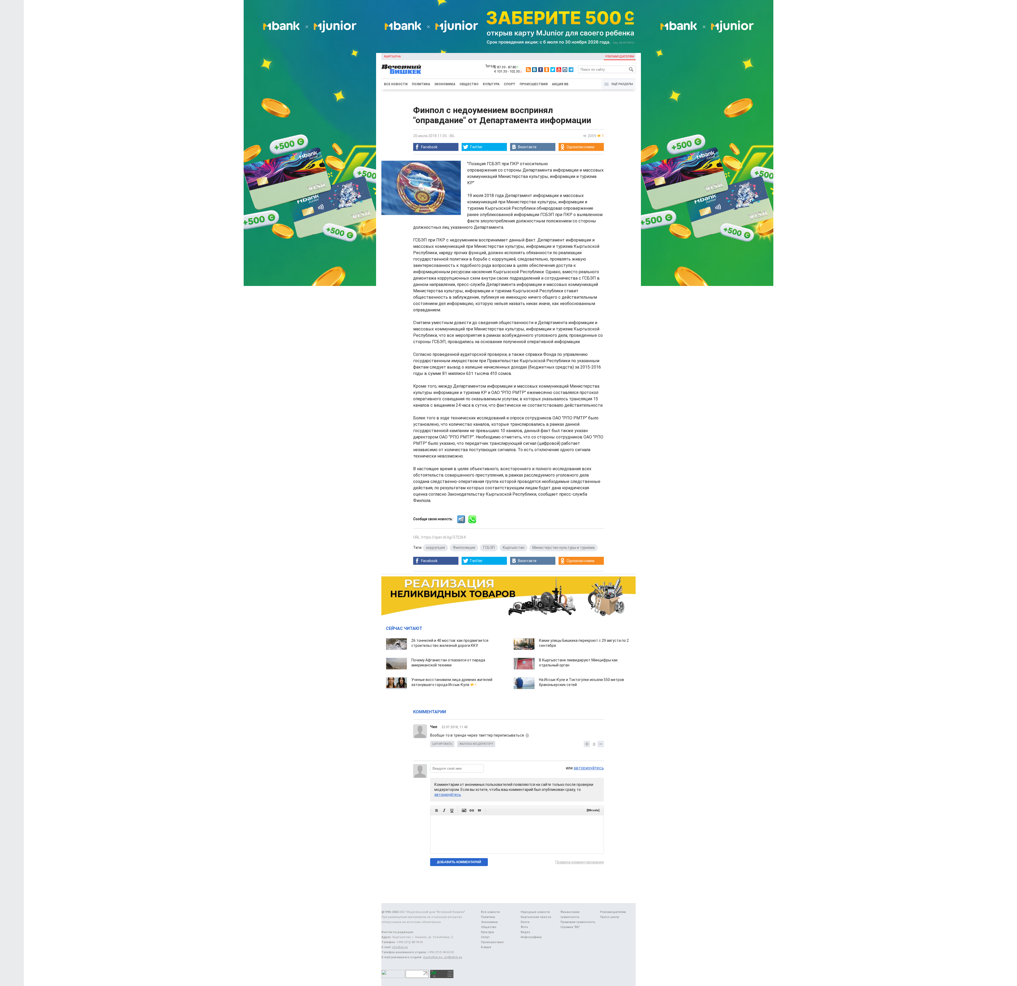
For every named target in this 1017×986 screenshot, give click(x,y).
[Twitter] (552, 69)
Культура (491, 84)
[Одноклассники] (546, 69)
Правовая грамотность (577, 922)
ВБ (452, 136)
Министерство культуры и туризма (563, 547)
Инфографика (531, 937)
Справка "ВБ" (570, 927)
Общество (469, 84)
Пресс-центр (609, 917)
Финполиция (464, 547)
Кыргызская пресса (536, 917)
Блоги (525, 922)
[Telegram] (571, 69)
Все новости (396, 84)
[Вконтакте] (534, 69)
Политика (421, 84)
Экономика (444, 84)
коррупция (435, 547)
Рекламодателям (619, 56)
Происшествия (534, 84)
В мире (486, 947)
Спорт (509, 84)
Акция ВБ (560, 84)
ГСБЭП (489, 547)
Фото (524, 927)
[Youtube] (558, 69)
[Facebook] (540, 69)
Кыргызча (392, 56)
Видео (525, 932)
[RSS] (528, 69)
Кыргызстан (513, 547)
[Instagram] (565, 69)
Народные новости (535, 912)
